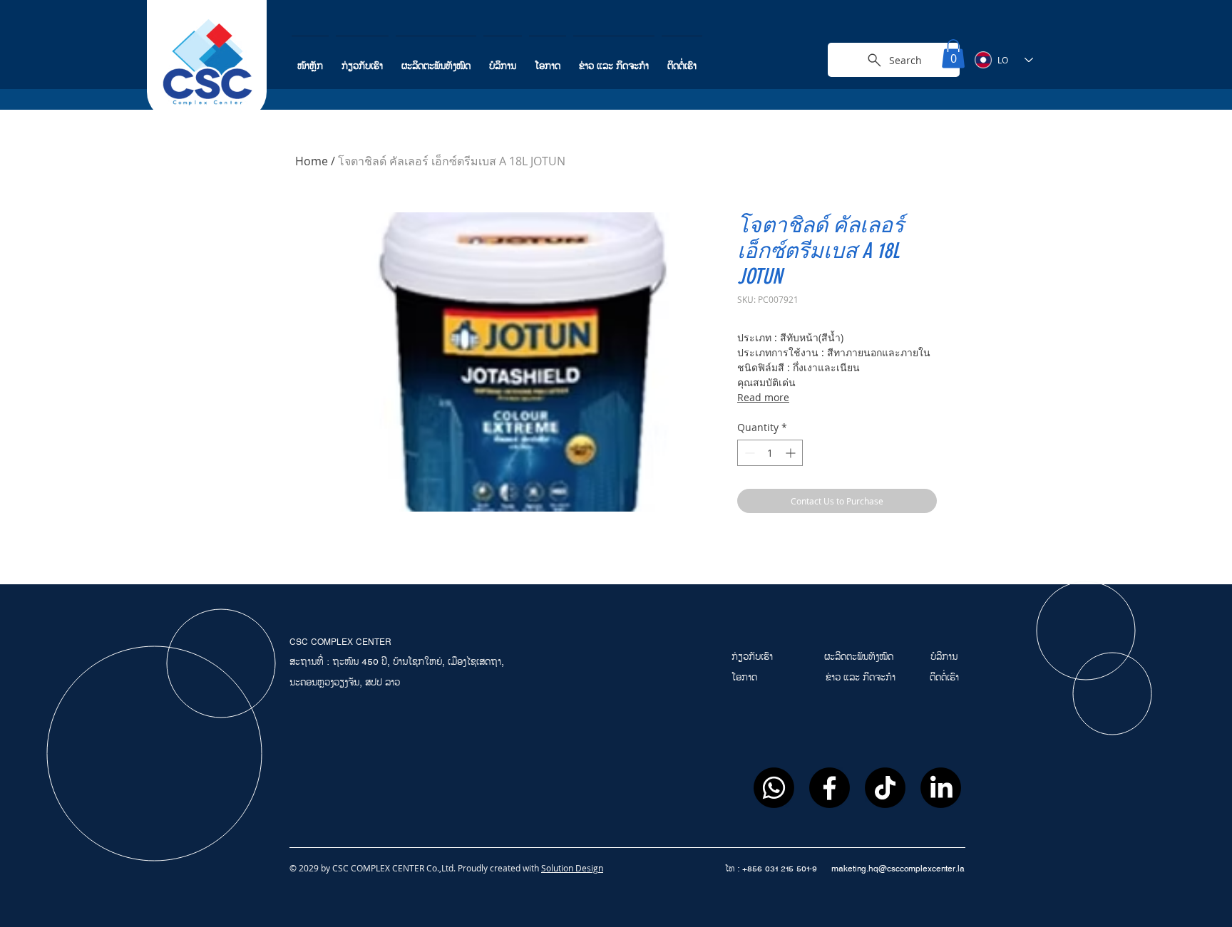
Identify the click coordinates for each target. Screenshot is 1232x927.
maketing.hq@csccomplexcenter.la (898, 869)
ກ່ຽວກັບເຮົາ (754, 657)
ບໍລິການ (944, 657)
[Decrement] (748, 452)
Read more (763, 397)
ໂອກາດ (746, 677)
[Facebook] (829, 787)
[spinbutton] (770, 452)
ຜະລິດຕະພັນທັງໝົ (856, 657)
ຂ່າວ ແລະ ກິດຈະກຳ (860, 677)
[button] (953, 53)
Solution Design (572, 868)
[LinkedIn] (940, 787)
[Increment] (792, 452)
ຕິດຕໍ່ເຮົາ (944, 677)
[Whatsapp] (774, 787)
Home (311, 161)
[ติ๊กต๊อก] (885, 787)
